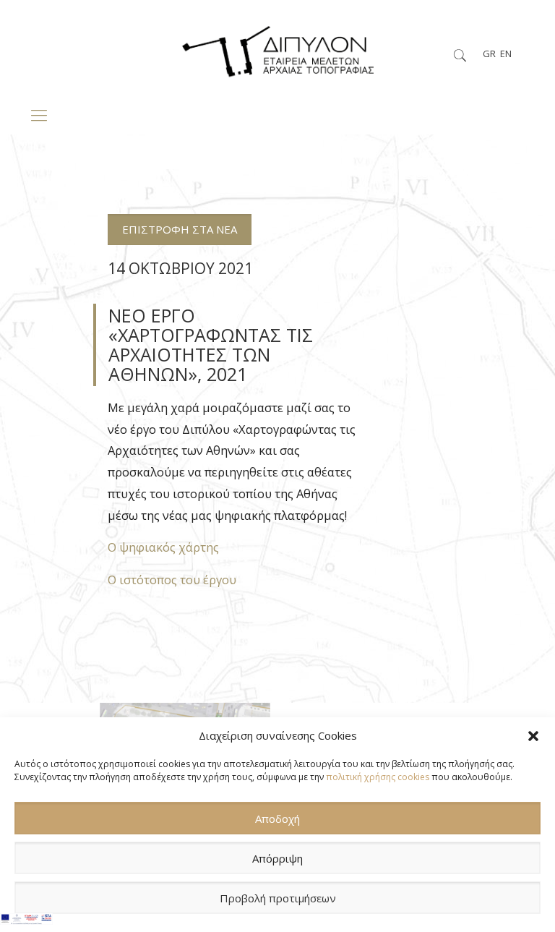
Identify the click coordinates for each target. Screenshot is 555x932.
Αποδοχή (277, 818)
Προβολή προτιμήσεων (278, 898)
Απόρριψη (277, 858)
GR (489, 53)
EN (506, 53)
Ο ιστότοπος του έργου (172, 579)
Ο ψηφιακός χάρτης (163, 547)
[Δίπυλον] (277, 47)
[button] (533, 736)
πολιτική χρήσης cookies (377, 777)
